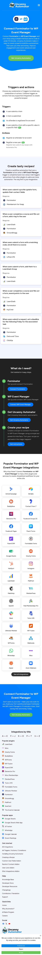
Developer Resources (9, 886)
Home (4, 905)
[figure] (3, 111)
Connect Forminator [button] (17, 389)
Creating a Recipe (8, 857)
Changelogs (6, 890)
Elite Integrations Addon (10, 871)
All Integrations (7, 847)
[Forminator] (16, 19)
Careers (5, 916)
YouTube (9, 923)
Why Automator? (8, 909)
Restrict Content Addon (10, 864)
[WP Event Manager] (25, 19)
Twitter (6, 923)
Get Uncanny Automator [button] (19, 420)
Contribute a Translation (10, 893)
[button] (39, 5)
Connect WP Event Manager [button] (20, 404)
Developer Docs (8, 883)
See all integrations (21, 674)
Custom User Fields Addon (11, 861)
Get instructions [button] (16, 444)
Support (5, 897)
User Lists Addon (8, 868)
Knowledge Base (8, 879)
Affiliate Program (8, 912)
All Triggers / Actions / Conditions (14, 850)
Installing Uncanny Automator (12, 854)
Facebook (3, 923)
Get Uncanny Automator (21, 58)
